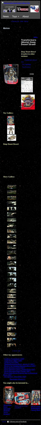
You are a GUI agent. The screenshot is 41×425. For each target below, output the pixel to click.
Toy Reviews (26, 67)
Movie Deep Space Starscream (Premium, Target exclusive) (7, 409)
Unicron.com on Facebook (18, 421)
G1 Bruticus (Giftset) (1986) (13, 360)
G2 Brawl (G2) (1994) (11, 362)
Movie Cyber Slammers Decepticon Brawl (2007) (20, 366)
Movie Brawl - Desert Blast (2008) (15, 376)
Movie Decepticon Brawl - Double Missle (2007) (19, 369)
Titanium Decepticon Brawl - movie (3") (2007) (19, 364)
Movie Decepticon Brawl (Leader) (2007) (17, 371)
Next (15, 351)
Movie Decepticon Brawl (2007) (14, 367)
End (19, 351)
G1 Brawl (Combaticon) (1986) (14, 358)
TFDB (32, 74)
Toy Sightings (26, 64)
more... (35, 37)
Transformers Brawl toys (17, 379)
